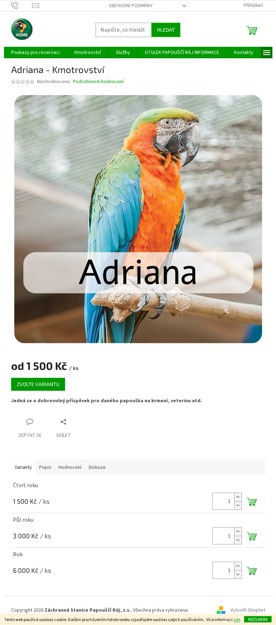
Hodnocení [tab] (70, 467)
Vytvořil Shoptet (247, 610)
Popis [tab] (45, 467)
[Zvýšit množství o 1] (238, 497)
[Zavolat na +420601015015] (21, 5)
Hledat (166, 30)
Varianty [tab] (23, 467)
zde (236, 620)
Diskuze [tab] (97, 467)
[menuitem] (35, 52)
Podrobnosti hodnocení (98, 81)
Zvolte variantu (38, 384)
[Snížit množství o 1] (238, 505)
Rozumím (258, 619)
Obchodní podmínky (131, 6)
